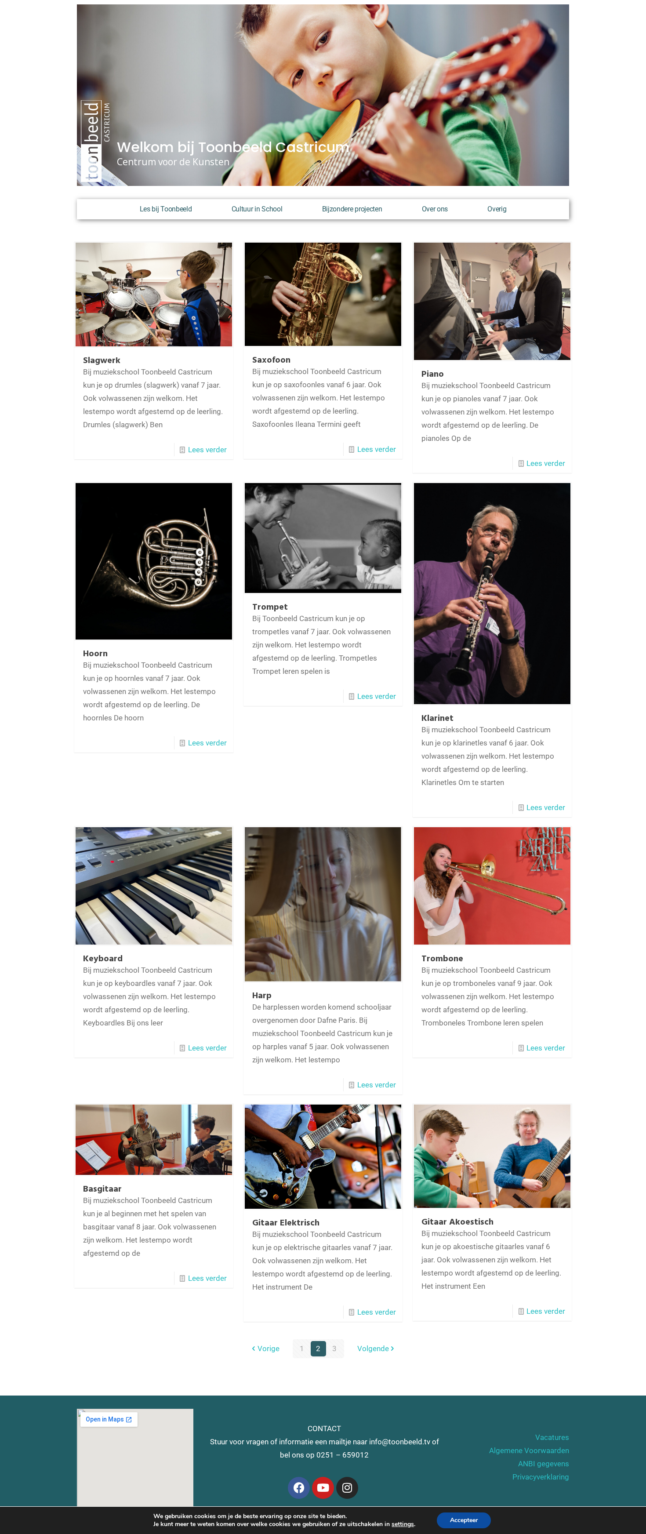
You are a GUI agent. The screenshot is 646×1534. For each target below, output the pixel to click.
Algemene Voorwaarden (529, 1450)
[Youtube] (323, 1488)
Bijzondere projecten (352, 209)
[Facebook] (299, 1488)
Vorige (268, 1348)
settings (403, 1524)
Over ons (435, 209)
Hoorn (95, 654)
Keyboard (103, 959)
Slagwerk (101, 361)
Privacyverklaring (540, 1476)
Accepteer (464, 1520)
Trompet (270, 607)
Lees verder (207, 449)
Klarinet (437, 719)
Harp (262, 996)
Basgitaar (102, 1189)
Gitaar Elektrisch (285, 1223)
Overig (496, 209)
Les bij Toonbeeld (166, 209)
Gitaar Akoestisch (457, 1222)
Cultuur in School (257, 209)
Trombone (442, 959)
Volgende (373, 1348)
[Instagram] (347, 1488)
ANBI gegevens (543, 1463)
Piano (432, 374)
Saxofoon (271, 360)
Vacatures (552, 1437)
